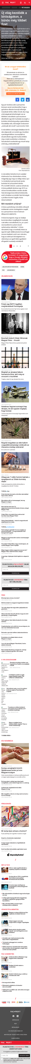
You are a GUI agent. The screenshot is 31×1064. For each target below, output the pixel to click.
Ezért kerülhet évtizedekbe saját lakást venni (14, 849)
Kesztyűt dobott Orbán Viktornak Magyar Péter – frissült (14, 339)
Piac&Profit (20, 58)
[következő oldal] (28, 246)
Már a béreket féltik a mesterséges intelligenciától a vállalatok (12, 904)
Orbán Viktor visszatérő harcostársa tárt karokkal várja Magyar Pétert (13, 515)
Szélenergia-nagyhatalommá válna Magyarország (11, 788)
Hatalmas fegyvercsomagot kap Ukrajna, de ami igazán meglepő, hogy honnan (14, 408)
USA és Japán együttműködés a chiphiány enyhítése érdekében (18, 868)
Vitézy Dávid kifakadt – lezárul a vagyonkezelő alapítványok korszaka (14, 521)
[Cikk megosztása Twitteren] (22, 100)
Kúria (22, 267)
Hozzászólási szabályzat (15, 1031)
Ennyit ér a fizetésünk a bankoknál (11, 838)
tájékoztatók (15, 1034)
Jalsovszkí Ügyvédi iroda (10, 267)
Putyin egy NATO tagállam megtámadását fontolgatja (12, 305)
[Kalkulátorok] (20, 2)
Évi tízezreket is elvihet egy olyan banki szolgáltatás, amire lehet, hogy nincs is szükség (15, 782)
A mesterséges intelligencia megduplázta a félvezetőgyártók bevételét (18, 886)
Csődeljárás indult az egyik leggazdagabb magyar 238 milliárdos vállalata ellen (16, 676)
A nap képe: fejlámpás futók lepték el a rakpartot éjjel (15, 557)
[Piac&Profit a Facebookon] (14, 1016)
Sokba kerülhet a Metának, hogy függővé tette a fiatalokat (18, 957)
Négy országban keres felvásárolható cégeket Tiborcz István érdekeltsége (18, 724)
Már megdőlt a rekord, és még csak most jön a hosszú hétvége (14, 794)
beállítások (23, 1034)
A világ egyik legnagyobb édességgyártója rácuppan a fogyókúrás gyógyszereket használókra (14, 899)
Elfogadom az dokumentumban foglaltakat (16, 1060)
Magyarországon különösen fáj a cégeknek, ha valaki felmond (18, 913)
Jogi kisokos (11, 270)
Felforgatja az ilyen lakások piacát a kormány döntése (14, 620)
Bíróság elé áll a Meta (8, 982)
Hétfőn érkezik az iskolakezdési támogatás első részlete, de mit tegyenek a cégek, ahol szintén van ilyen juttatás (14, 948)
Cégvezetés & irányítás (10, 909)
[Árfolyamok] (25, 2)
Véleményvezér (7, 276)
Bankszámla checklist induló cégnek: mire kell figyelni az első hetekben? (18, 931)
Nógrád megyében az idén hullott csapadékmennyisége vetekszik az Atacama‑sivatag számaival (15, 445)
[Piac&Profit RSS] (17, 1016)
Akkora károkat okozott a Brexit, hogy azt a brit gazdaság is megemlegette (14, 614)
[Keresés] (29, 2)
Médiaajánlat (15, 1027)
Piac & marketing (7, 954)
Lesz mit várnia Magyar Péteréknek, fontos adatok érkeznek (13, 644)
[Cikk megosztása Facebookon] (17, 100)
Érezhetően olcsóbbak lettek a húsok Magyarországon (11, 638)
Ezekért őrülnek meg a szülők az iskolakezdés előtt (18, 974)
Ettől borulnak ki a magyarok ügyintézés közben (15, 603)
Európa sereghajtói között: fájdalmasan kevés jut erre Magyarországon (11, 770)
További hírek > (6, 735)
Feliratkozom (15, 573)
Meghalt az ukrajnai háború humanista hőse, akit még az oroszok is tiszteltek (12, 374)
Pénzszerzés (6, 804)
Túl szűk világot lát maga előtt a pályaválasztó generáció (14, 608)
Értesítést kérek (24, 1055)
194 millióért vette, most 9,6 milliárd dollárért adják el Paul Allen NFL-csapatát (16, 690)
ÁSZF (15, 1023)
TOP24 (5, 491)
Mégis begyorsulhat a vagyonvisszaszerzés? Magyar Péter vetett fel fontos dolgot (14, 550)
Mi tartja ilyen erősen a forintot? (10, 598)
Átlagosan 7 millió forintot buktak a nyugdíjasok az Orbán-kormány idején (15, 479)
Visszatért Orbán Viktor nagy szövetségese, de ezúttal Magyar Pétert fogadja (14, 544)
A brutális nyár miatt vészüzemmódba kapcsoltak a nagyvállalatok (13, 938)
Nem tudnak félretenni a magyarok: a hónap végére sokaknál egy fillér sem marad (13, 650)
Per (3, 270)
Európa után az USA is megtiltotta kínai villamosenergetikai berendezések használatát (18, 878)
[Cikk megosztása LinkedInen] (28, 100)
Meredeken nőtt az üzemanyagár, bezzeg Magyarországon (13, 501)
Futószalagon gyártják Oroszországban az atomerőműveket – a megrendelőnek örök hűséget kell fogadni (13, 531)
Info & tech (5, 865)
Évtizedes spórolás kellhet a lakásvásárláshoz (14, 632)
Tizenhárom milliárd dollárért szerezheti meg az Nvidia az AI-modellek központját (17, 709)
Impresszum (15, 1020)
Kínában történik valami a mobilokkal (16, 966)
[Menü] (2, 2)
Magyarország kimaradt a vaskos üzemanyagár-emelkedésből (15, 538)
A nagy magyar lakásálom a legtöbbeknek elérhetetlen (13, 843)
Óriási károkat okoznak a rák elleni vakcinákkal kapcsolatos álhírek (14, 494)
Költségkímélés (7, 741)
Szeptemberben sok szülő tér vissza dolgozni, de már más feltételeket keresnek (15, 627)
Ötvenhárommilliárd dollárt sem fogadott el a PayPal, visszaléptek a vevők (19, 664)
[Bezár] (29, 1042)
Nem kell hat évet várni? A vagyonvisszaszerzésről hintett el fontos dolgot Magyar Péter (15, 508)
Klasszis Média (15, 1038)
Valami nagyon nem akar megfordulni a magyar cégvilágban (19, 921)
